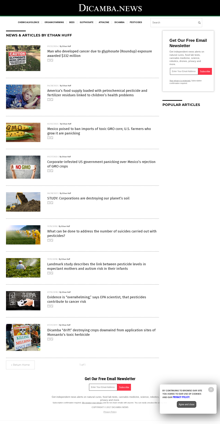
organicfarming (54, 22)
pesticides (136, 22)
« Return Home (20, 364)
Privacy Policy (110, 412)
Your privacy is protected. (180, 81)
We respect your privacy (92, 403)
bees (71, 22)
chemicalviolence (28, 22)
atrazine (104, 22)
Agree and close (186, 404)
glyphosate (86, 22)
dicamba (119, 22)
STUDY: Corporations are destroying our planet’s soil (88, 198)
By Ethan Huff (65, 46)
